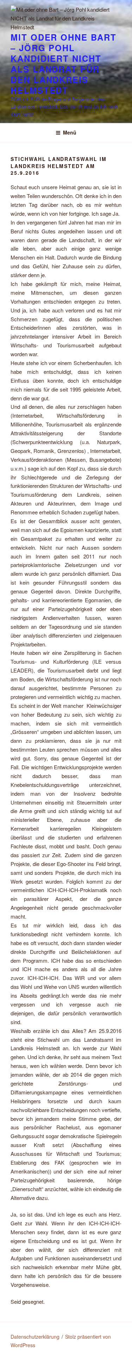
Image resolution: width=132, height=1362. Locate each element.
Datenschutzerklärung (35, 1336)
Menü (69, 132)
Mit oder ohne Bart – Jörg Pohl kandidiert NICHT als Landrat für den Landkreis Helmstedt (64, 63)
